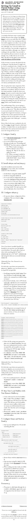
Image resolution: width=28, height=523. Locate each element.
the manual (17, 463)
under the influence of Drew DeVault (11, 59)
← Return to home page (6, 506)
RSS (18, 3)
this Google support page (14, 138)
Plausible (15, 514)
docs (8, 125)
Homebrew (4, 169)
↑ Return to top (23, 506)
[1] (25, 173)
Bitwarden (13, 292)
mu (19, 97)
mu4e (2, 102)
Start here (18, 2)
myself (14, 510)
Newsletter (10, 3)
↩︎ (6, 493)
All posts (9, 2)
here (7, 480)
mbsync (3, 93)
